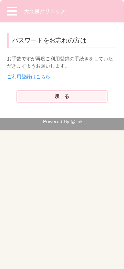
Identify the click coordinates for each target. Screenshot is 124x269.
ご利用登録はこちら (28, 76)
